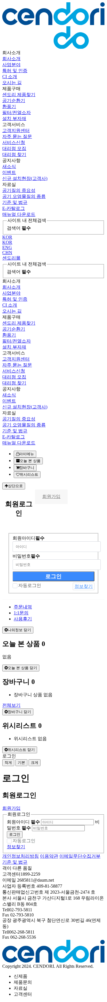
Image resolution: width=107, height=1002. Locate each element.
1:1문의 (21, 612)
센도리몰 (11, 258)
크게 (34, 762)
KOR (7, 237)
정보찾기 (83, 586)
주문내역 (23, 606)
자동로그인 (29, 585)
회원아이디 (29, 538)
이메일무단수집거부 (79, 856)
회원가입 (51, 496)
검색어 (19, 228)
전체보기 (11, 705)
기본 (21, 762)
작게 (8, 762)
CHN (7, 252)
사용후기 (23, 618)
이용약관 (49, 856)
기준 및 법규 (14, 862)
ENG (7, 247)
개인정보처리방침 (20, 856)
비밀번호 (26, 556)
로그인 (14, 834)
